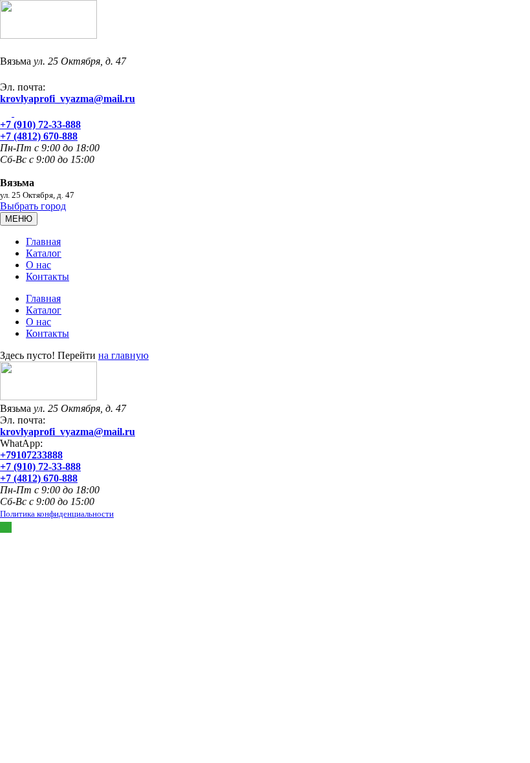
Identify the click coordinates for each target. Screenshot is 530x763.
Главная (43, 241)
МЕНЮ (18, 219)
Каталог (43, 253)
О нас (38, 264)
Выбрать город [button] (33, 205)
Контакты (47, 276)
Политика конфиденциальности (57, 514)
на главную (123, 355)
